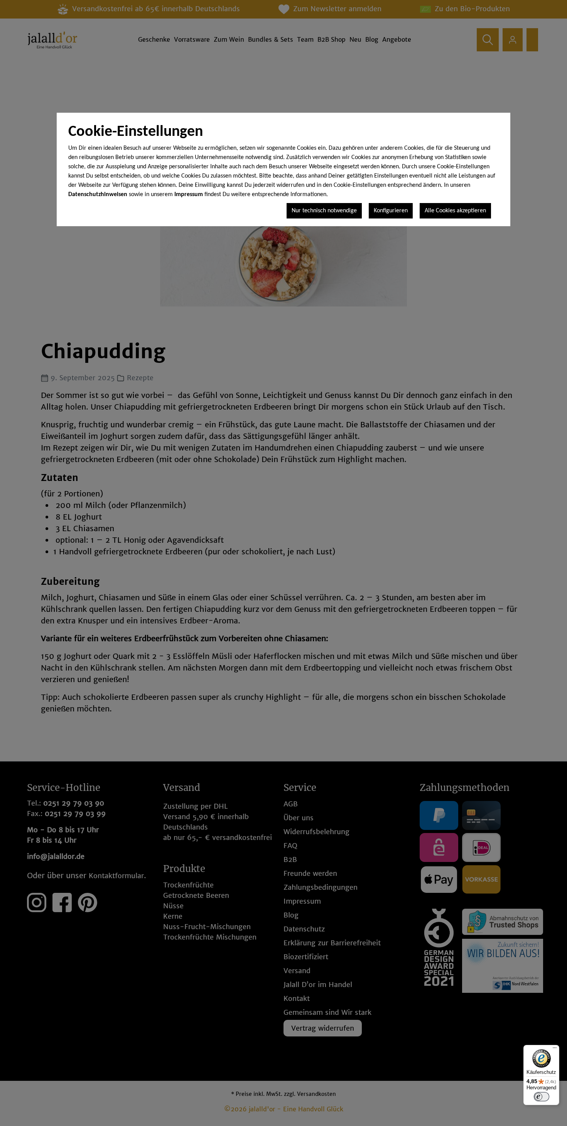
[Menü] (554, 1049)
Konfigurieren (391, 211)
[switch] (541, 1096)
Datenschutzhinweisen (97, 194)
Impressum (188, 194)
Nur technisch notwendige (324, 211)
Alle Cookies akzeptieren (455, 211)
